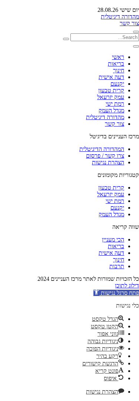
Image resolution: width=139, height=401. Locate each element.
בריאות (116, 63)
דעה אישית (111, 77)
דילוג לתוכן (127, 285)
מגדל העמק (111, 110)
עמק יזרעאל (110, 97)
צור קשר (129, 23)
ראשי (118, 57)
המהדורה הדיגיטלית (101, 149)
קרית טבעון (111, 90)
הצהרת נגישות (108, 162)
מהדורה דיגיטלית (120, 16)
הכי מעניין (113, 239)
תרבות (116, 266)
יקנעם (117, 83)
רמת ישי (115, 104)
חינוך (118, 70)
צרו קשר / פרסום (105, 155)
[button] (116, 293)
